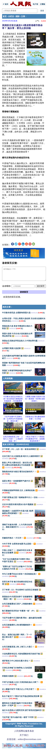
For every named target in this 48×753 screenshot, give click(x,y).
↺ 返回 (6, 4)
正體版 (42, 4)
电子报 (35, 4)
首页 (5, 16)
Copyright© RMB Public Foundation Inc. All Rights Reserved (24, 725)
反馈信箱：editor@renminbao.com (24, 739)
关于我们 (24, 735)
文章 (23, 16)
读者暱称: (6, 286)
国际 (18, 16)
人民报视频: (8, 378)
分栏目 (11, 16)
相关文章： (8, 307)
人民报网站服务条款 (24, 731)
